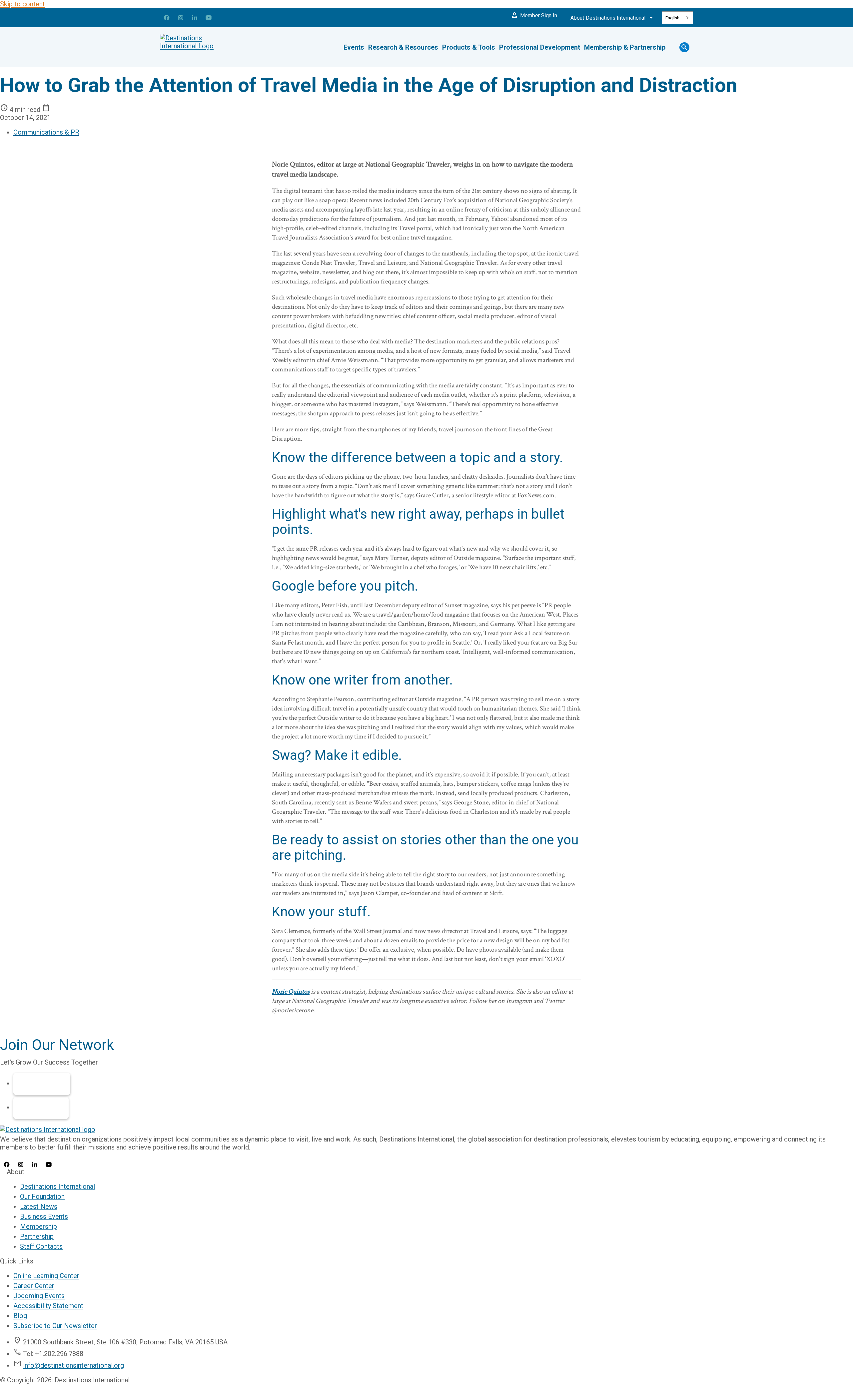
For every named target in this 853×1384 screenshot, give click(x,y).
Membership (41, 1084)
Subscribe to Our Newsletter (55, 1326)
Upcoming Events (39, 1296)
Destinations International (57, 1186)
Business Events (44, 1216)
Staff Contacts (41, 1246)
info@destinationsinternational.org (73, 1365)
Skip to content (22, 4)
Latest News (38, 1206)
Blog (20, 1316)
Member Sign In (533, 15)
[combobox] (677, 17)
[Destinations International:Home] (200, 47)
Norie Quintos (291, 991)
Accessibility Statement (48, 1306)
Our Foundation (42, 1196)
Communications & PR (46, 132)
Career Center (33, 1286)
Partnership (41, 1108)
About (612, 17)
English (672, 17)
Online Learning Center (46, 1276)
